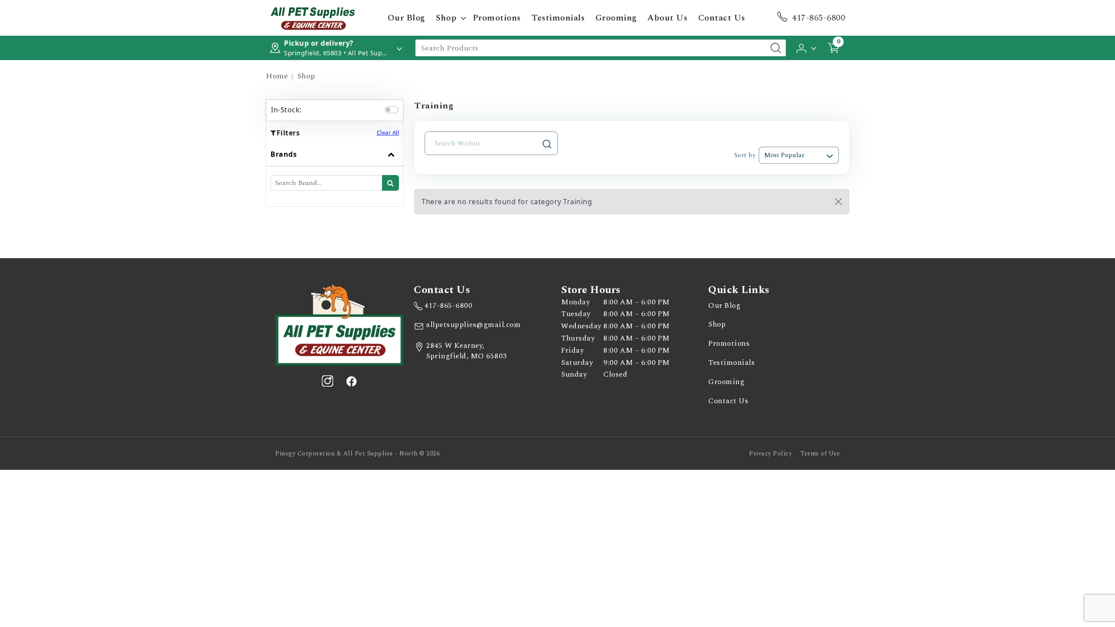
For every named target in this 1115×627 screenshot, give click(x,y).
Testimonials (558, 17)
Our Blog (406, 17)
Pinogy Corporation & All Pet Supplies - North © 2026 (357, 453)
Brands (283, 154)
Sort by (744, 155)
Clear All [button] (388, 132)
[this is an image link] (339, 324)
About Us (667, 17)
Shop (446, 17)
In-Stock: (286, 110)
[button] (807, 47)
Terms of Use (820, 453)
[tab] (334, 174)
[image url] (312, 17)
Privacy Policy (770, 453)
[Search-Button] (775, 47)
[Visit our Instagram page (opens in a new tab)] (327, 381)
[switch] (392, 109)
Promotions (497, 17)
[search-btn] (390, 183)
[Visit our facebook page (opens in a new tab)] (351, 381)
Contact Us (721, 17)
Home (277, 76)
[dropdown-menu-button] (463, 18)
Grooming (616, 17)
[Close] (838, 201)
